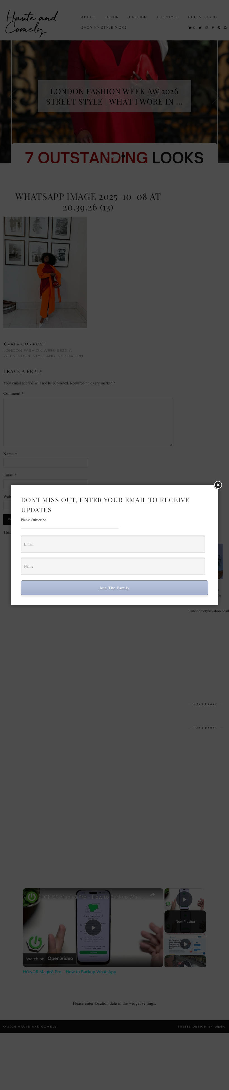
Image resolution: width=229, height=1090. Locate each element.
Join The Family (114, 587)
